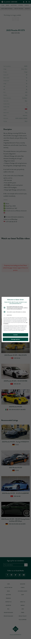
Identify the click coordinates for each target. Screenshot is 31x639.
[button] (15, 315)
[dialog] (15, 319)
